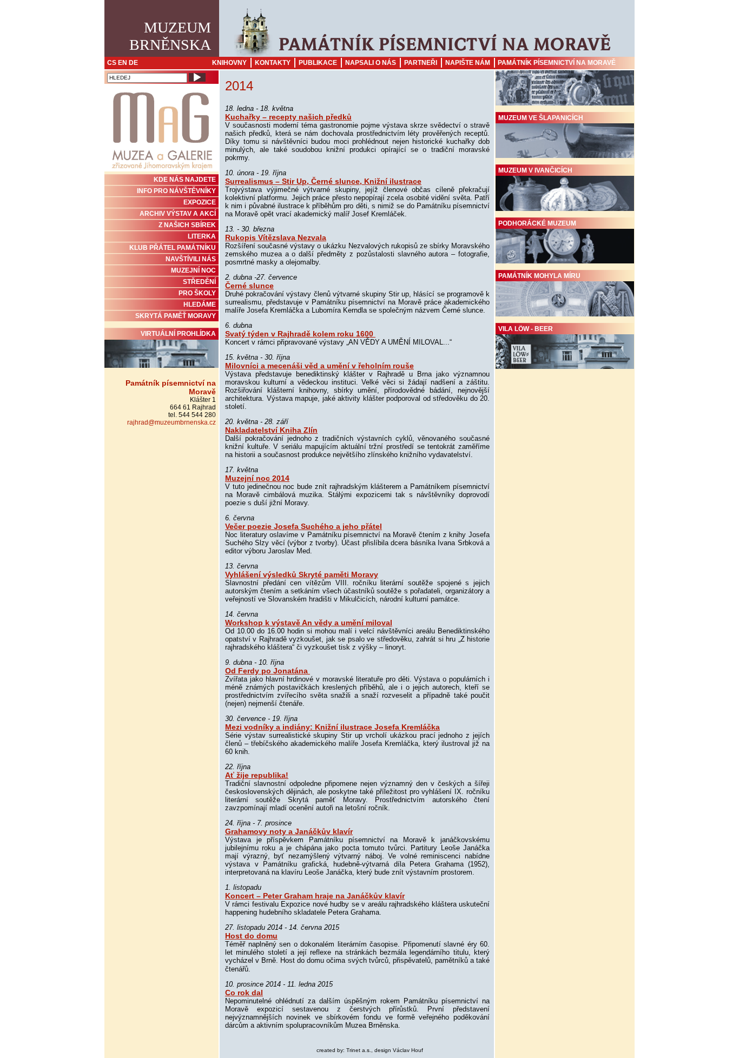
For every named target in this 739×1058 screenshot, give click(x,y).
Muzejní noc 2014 (257, 478)
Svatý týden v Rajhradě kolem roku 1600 (300, 333)
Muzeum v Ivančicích (535, 170)
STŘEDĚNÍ (199, 282)
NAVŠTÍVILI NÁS (191, 259)
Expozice (199, 202)
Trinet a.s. (358, 1050)
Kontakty (273, 63)
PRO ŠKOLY (197, 293)
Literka (202, 236)
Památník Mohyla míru (539, 276)
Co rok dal (244, 992)
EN (122, 63)
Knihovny (229, 63)
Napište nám (467, 63)
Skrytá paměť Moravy (175, 316)
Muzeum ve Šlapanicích (540, 118)
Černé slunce (249, 285)
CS (111, 63)
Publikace (318, 63)
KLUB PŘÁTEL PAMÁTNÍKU (172, 248)
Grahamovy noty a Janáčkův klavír (289, 831)
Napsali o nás (370, 63)
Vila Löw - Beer (525, 329)
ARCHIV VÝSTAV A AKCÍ (178, 213)
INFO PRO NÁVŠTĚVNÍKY (176, 191)
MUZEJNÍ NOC (193, 270)
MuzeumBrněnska (170, 36)
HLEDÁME (199, 304)
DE (133, 63)
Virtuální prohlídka (178, 334)
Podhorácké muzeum (537, 223)
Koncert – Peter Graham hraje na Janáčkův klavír (315, 895)
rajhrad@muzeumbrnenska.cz (171, 422)
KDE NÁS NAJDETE (185, 179)
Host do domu (251, 935)
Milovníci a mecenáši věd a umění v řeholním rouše (319, 365)
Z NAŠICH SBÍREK (187, 225)
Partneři (420, 63)
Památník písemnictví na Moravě (557, 63)
